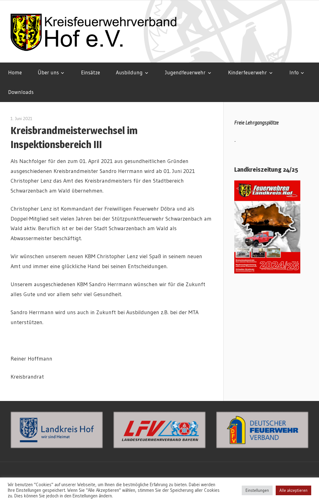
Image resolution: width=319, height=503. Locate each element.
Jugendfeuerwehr (185, 72)
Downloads (21, 92)
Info (294, 72)
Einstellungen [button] (257, 490)
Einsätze (90, 72)
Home (15, 72)
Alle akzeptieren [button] (293, 490)
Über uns (48, 72)
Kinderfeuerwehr (247, 72)
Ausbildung (129, 72)
